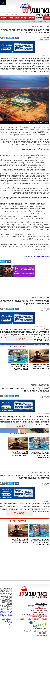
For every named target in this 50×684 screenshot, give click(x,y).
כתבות (10, 596)
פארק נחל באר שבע (39, 326)
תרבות (3, 18)
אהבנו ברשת (8, 608)
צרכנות (10, 602)
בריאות (3, 609)
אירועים (9, 609)
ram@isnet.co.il (41, 608)
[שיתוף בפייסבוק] (16, 38)
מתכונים (3, 596)
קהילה (24, 18)
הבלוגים (9, 598)
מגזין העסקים (7, 601)
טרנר (43, 55)
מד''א (43, 501)
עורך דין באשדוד (7, 620)
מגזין (17, 18)
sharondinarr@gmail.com (38, 617)
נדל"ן (10, 18)
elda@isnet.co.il (42, 635)
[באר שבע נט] (34, 598)
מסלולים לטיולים (7, 617)
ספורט (31, 18)
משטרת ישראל (41, 414)
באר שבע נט (43, 27)
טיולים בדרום (8, 618)
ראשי (47, 18)
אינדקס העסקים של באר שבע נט (36, 256)
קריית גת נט (8, 621)
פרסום (10, 624)
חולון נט (9, 623)
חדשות (39, 18)
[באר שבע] (35, 15)
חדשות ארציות (43, 21)
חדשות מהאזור (30, 21)
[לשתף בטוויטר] (10, 38)
